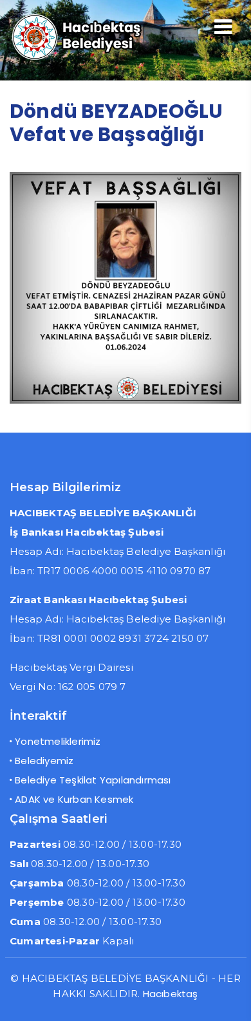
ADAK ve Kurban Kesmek (74, 799)
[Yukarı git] (228, 998)
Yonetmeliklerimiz (57, 741)
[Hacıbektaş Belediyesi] (89, 57)
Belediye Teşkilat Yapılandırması (93, 780)
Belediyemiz (44, 760)
